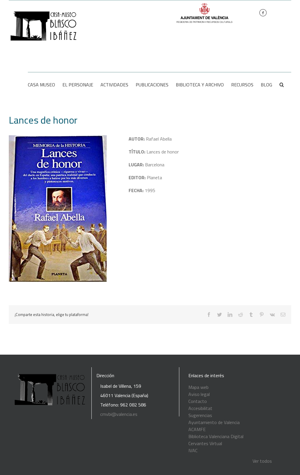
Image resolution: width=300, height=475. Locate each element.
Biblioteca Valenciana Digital (215, 436)
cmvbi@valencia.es (118, 414)
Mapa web (198, 387)
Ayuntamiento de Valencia (214, 422)
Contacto (197, 401)
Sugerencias (200, 415)
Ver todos (262, 460)
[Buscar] (281, 84)
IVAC (192, 450)
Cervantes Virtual (205, 443)
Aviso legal (199, 394)
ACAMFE (197, 429)
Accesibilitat (200, 408)
